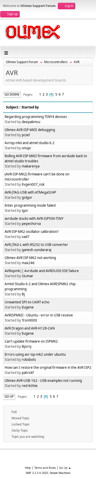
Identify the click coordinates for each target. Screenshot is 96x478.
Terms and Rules (45, 468)
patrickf (28, 372)
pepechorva (31, 223)
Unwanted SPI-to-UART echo (27, 302)
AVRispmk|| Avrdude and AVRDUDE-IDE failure (42, 270)
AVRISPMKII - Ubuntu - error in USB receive (39, 315)
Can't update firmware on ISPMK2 (31, 341)
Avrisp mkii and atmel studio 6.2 (30, 143)
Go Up (9, 397)
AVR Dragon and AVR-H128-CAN (30, 328)
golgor (27, 197)
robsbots (29, 359)
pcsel (26, 135)
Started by (30, 107)
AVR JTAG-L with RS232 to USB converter (36, 244)
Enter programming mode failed (30, 205)
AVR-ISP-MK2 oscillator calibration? (32, 231)
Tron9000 (29, 320)
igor (25, 210)
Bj (23, 294)
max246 (28, 263)
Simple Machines (60, 472)
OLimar (27, 276)
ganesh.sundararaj (36, 249)
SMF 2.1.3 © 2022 (37, 472)
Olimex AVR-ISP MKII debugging (30, 129)
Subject (12, 107)
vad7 (25, 236)
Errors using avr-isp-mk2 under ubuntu (35, 354)
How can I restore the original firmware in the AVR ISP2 (48, 367)
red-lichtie (30, 385)
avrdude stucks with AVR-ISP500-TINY (34, 218)
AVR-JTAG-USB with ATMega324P (30, 192)
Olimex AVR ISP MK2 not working (30, 257)
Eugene (28, 307)
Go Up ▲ (65, 468)
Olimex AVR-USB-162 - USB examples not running (43, 380)
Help (28, 468)
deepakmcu (31, 122)
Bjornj (26, 346)
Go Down (12, 94)
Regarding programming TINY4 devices (36, 116)
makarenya (30, 166)
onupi (26, 148)
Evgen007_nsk (33, 184)
